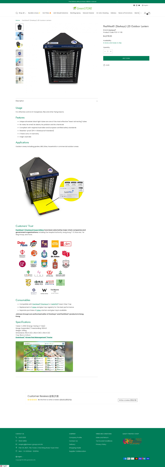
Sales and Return (102, 437)
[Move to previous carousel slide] (143, 417)
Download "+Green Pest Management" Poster (34, 337)
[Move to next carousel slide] (147, 417)
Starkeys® (112, 30)
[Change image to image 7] (19, 80)
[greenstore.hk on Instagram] (137, 5)
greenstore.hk (31, 460)
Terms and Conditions (104, 441)
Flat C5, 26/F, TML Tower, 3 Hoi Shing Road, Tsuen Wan (38, 448)
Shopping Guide (75, 448)
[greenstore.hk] (82, 8)
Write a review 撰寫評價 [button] (127, 400)
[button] (4, 466)
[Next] (117, 1)
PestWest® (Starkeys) (40, 304)
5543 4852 (22, 441)
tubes (34, 307)
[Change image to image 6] (19, 71)
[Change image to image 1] (19, 27)
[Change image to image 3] (19, 44)
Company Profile (75, 437)
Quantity (106, 47)
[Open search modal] (17, 13)
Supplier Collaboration (77, 451)
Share (107, 65)
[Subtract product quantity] (105, 51)
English (146, 5)
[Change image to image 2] (19, 36)
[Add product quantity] (110, 51)
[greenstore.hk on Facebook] (134, 5)
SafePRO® (54, 304)
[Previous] (48, 1)
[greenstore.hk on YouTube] (139, 5)
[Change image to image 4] (19, 53)
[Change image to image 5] (19, 62)
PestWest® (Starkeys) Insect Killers (30, 230)
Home (18, 20)
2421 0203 (22, 437)
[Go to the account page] (144, 13)
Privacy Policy (101, 444)
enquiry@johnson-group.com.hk (30, 444)
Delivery (72, 444)
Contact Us (73, 441)
